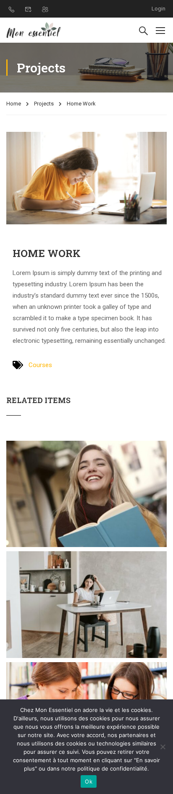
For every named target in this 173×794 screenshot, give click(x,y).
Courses (40, 365)
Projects (44, 103)
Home (13, 103)
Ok (88, 781)
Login (158, 8)
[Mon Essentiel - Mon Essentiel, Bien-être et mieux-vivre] (33, 30)
